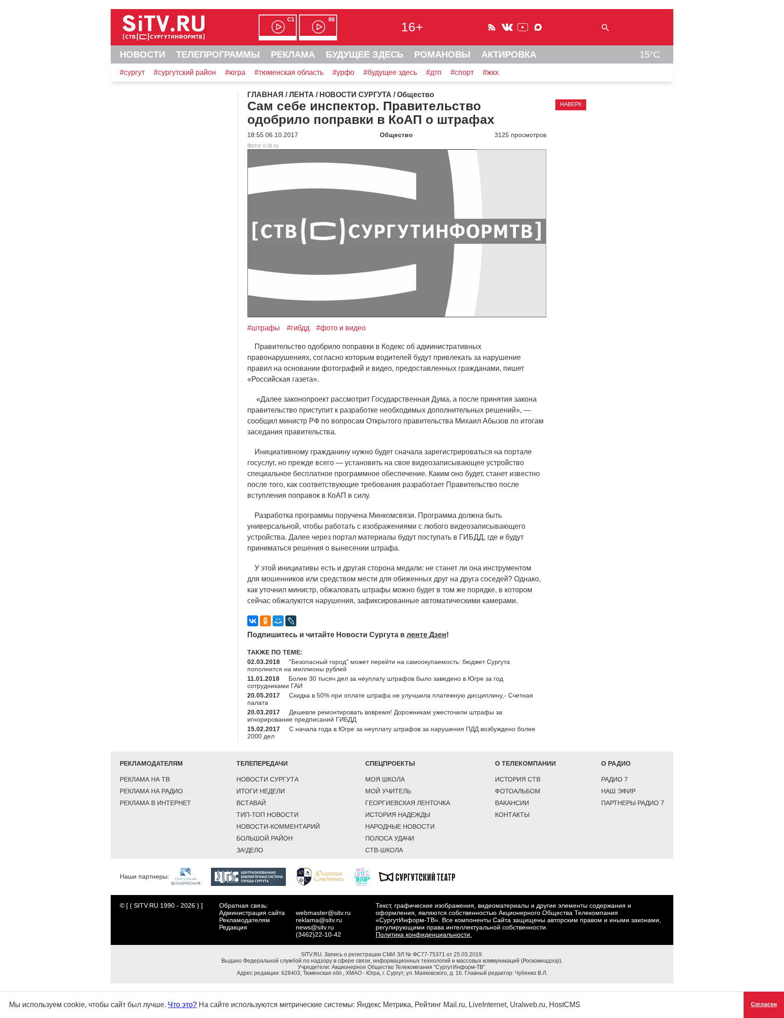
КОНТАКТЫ (512, 814)
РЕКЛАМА (293, 54)
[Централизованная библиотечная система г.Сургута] (253, 876)
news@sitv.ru (315, 927)
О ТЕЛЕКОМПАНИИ (525, 763)
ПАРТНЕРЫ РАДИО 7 (632, 803)
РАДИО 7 (614, 779)
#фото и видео (341, 328)
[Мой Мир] (278, 620)
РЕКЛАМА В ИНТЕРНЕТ (155, 803)
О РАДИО (616, 763)
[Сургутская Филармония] (190, 876)
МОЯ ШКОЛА (385, 779)
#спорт (462, 72)
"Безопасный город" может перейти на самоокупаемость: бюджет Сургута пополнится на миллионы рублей (378, 665)
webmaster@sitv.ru (323, 912)
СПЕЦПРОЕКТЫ (390, 763)
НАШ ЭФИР (618, 791)
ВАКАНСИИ (512, 803)
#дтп (433, 72)
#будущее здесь (390, 72)
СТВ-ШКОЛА (384, 850)
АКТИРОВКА (508, 54)
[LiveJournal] (290, 620)
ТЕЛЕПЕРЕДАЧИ (262, 763)
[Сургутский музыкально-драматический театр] (421, 876)
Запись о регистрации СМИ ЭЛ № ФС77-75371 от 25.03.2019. (403, 954)
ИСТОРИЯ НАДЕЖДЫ (397, 814)
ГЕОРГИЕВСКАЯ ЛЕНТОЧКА (407, 803)
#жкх (491, 72)
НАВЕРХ (571, 104)
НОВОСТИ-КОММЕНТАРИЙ (278, 826)
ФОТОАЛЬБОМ (517, 791)
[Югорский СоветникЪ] (325, 876)
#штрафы (263, 328)
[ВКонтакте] (252, 620)
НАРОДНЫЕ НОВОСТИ (400, 826)
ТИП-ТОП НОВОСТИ (267, 814)
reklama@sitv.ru (319, 920)
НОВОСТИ (142, 54)
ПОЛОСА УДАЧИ (389, 838)
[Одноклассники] (265, 620)
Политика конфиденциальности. (424, 934)
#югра (235, 72)
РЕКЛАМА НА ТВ (145, 779)
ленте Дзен (426, 635)
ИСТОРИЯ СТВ (517, 779)
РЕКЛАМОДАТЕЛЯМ (151, 763)
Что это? (182, 1004)
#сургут (132, 72)
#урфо (343, 72)
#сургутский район (185, 72)
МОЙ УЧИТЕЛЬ (388, 791)
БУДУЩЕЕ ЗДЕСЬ (364, 54)
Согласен (764, 1004)
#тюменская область (289, 72)
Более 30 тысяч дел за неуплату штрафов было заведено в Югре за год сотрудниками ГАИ (375, 682)
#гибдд (298, 328)
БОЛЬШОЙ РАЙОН (264, 838)
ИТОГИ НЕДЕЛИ (260, 791)
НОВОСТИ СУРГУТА (267, 779)
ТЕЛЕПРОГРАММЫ (218, 54)
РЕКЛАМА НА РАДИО (151, 791)
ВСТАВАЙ (251, 803)
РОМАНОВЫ (442, 54)
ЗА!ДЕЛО (249, 850)
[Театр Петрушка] (366, 876)
